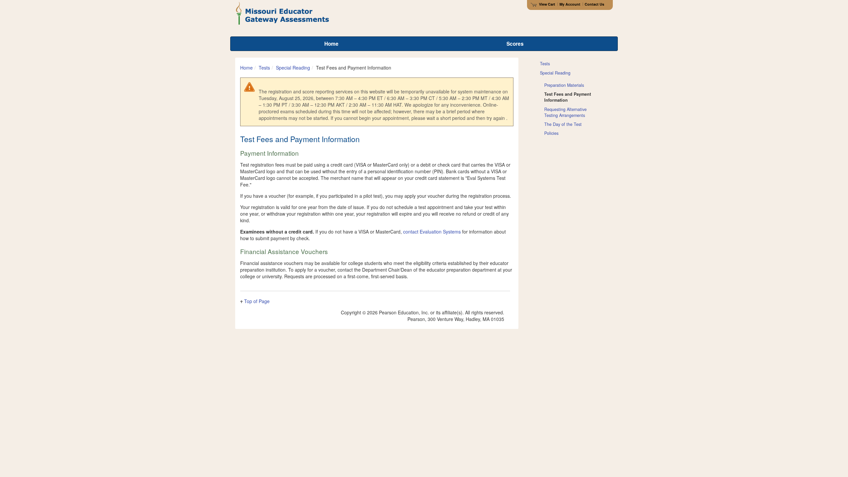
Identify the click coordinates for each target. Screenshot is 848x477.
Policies (551, 133)
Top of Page (257, 301)
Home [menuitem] (331, 43)
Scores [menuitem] (515, 43)
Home (246, 67)
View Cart (547, 4)
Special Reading (293, 67)
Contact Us (594, 4)
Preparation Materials (564, 85)
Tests (264, 67)
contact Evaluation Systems (432, 231)
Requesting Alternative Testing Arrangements (565, 112)
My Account (569, 4)
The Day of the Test (563, 124)
